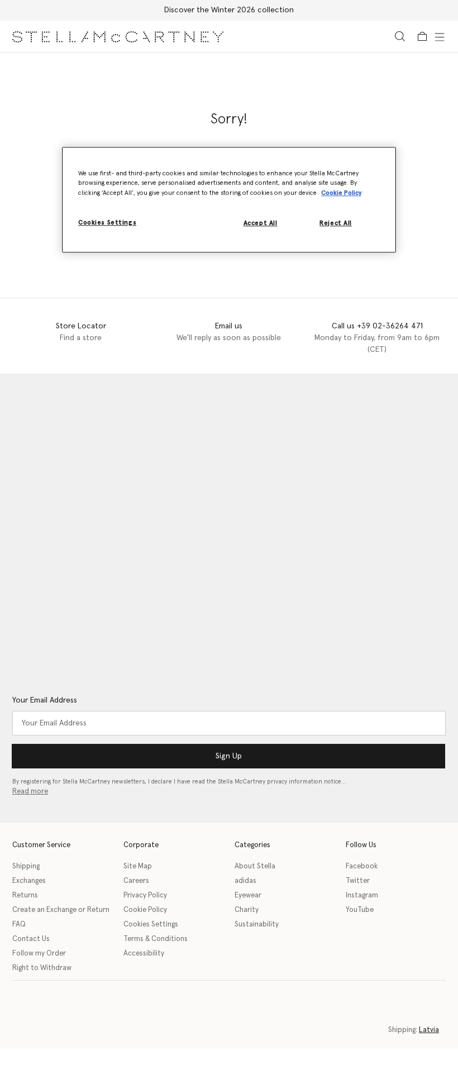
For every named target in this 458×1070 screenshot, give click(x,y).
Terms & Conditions (155, 939)
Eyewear (248, 895)
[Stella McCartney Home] (117, 36)
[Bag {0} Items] (422, 36)
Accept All (261, 223)
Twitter (358, 881)
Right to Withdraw (41, 968)
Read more (30, 791)
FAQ (19, 924)
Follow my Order (39, 953)
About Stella (255, 866)
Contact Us (31, 939)
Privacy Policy (145, 895)
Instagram (362, 895)
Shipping (26, 866)
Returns (25, 895)
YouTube (360, 910)
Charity (247, 910)
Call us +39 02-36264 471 (377, 326)
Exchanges (29, 881)
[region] (229, 200)
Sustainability (257, 924)
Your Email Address (44, 700)
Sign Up (229, 756)
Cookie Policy (145, 910)
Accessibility (143, 953)
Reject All (335, 223)
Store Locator (81, 326)
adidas (245, 881)
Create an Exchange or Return (60, 910)
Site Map (137, 866)
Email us (228, 326)
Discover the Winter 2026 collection (229, 10)
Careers (136, 881)
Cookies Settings (150, 924)
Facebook (362, 866)
